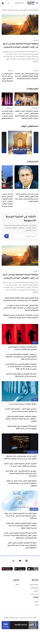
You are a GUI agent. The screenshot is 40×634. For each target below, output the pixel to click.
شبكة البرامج (34, 585)
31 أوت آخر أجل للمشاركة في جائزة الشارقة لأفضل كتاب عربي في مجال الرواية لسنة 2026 (20, 458)
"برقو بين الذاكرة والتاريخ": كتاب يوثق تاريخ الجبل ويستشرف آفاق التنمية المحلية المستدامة (21, 473)
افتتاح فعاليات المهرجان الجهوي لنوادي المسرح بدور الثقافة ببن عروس (22, 348)
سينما (35, 399)
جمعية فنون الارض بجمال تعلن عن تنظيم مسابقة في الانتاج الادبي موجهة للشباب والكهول (21, 483)
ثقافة (17, 585)
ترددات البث (34, 594)
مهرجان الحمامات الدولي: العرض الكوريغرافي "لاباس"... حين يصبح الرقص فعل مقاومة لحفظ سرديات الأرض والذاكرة (26, 114)
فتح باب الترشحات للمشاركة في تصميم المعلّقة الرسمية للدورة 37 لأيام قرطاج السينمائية (20, 317)
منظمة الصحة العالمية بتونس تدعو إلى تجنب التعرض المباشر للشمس (20, 45)
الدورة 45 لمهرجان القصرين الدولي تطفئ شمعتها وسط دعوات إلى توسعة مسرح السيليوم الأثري (22, 545)
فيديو (36, 602)
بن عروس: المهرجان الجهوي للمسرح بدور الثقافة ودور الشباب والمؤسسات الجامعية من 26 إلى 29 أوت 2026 (21, 357)
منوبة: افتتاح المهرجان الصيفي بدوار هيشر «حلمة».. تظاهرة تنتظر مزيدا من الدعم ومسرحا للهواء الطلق (21, 526)
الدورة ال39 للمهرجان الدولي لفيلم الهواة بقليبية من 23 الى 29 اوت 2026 (22, 428)
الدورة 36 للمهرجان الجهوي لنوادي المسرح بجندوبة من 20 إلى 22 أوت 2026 (21, 375)
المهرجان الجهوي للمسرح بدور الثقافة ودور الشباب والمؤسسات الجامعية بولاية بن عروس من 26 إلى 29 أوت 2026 (21, 366)
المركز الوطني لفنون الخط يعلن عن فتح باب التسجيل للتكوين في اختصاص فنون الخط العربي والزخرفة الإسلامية (20, 308)
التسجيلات (32, 162)
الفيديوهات (32, 89)
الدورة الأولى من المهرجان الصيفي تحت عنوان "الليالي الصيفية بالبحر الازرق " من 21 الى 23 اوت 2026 (20, 516)
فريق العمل (34, 588)
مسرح (35, 342)
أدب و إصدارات (32, 452)
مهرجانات (34, 108)
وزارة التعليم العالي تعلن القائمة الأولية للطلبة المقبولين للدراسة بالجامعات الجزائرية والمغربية (26, 76)
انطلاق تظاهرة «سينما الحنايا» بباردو (23, 404)
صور (36, 605)
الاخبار (35, 40)
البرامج (36, 591)
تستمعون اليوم (30, 126)
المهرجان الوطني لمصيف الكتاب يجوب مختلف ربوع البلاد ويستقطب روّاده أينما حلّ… (20, 465)
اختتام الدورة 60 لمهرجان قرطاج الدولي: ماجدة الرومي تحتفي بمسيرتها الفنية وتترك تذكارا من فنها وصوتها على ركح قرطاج (20, 535)
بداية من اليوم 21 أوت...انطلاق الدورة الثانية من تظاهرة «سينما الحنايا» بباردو (21, 410)
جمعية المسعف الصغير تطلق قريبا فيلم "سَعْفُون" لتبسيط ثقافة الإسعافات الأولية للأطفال (21, 419)
